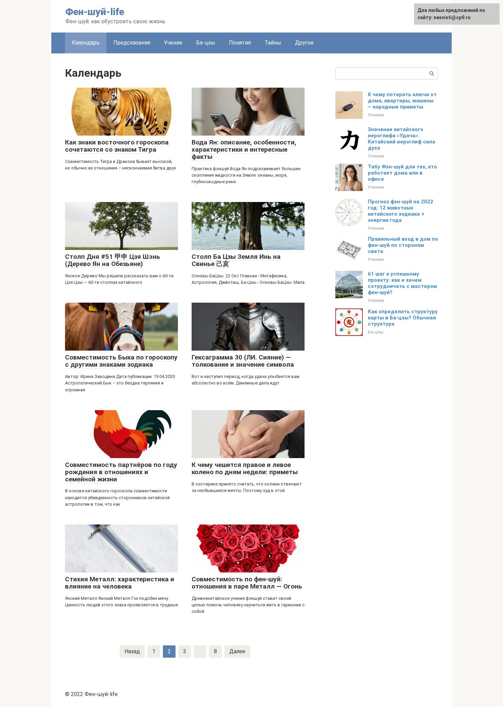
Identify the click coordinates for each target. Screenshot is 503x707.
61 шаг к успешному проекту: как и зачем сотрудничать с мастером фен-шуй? (402, 283)
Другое (304, 42)
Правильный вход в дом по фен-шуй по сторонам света (403, 245)
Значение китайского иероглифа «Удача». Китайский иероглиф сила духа (401, 138)
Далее (237, 651)
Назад (132, 651)
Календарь (86, 42)
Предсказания (131, 42)
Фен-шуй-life (94, 11)
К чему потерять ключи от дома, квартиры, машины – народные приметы (402, 100)
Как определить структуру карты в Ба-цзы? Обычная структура (403, 317)
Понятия (240, 42)
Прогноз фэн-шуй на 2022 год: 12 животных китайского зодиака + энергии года (400, 211)
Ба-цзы (205, 42)
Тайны (273, 42)
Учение (173, 42)
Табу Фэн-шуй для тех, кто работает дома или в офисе (402, 173)
